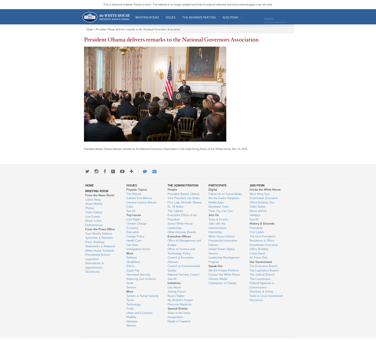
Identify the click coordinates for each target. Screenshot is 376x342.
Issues (171, 17)
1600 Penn (230, 17)
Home (106, 17)
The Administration (199, 17)
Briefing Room (147, 17)
